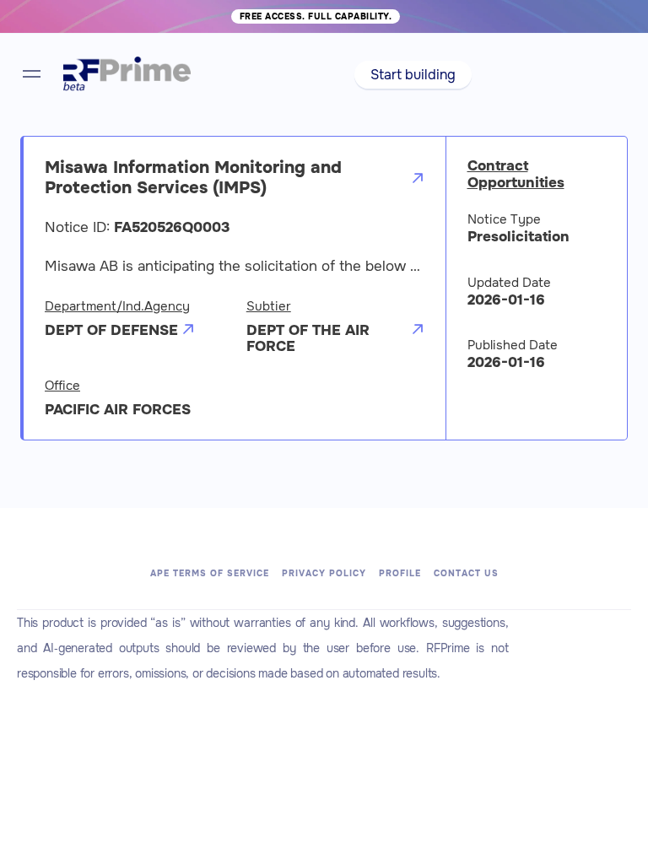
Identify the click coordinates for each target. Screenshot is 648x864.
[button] (413, 75)
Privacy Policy (324, 573)
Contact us (466, 573)
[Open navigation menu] (31, 74)
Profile (400, 573)
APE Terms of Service (209, 573)
